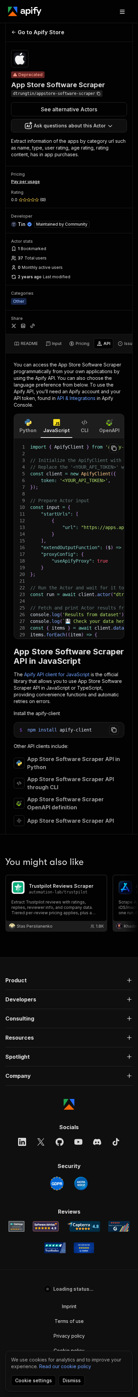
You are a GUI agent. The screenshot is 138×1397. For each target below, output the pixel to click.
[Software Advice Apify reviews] (45, 1226)
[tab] (26, 343)
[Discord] (97, 1142)
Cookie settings (33, 1380)
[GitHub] (59, 1142)
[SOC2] (81, 1183)
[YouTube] (78, 1142)
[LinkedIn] (22, 1142)
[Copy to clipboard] (114, 448)
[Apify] (25, 11)
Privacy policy (69, 1336)
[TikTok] (116, 1142)
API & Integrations (76, 398)
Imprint (69, 1306)
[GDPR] (57, 1183)
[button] (69, 980)
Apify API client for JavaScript (56, 674)
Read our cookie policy (65, 1366)
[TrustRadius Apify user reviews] (55, 1247)
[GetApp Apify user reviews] (16, 1226)
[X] (41, 1142)
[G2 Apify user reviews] (119, 1226)
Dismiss (72, 1380)
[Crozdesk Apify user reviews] (84, 1247)
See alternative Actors (69, 109)
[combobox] (69, 125)
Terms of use (69, 1321)
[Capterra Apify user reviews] (83, 1226)
